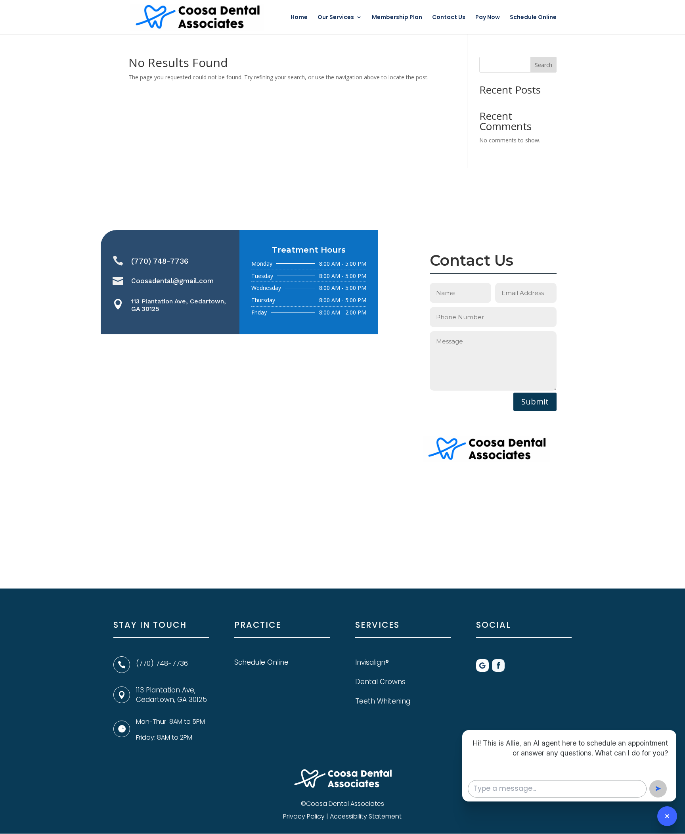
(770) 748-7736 (159, 261)
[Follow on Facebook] (498, 665)
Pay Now (487, 17)
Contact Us (448, 17)
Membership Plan (397, 17)
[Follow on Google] (482, 665)
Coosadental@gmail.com (172, 281)
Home (299, 17)
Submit (535, 401)
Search (543, 65)
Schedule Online (533, 17)
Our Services (336, 17)
